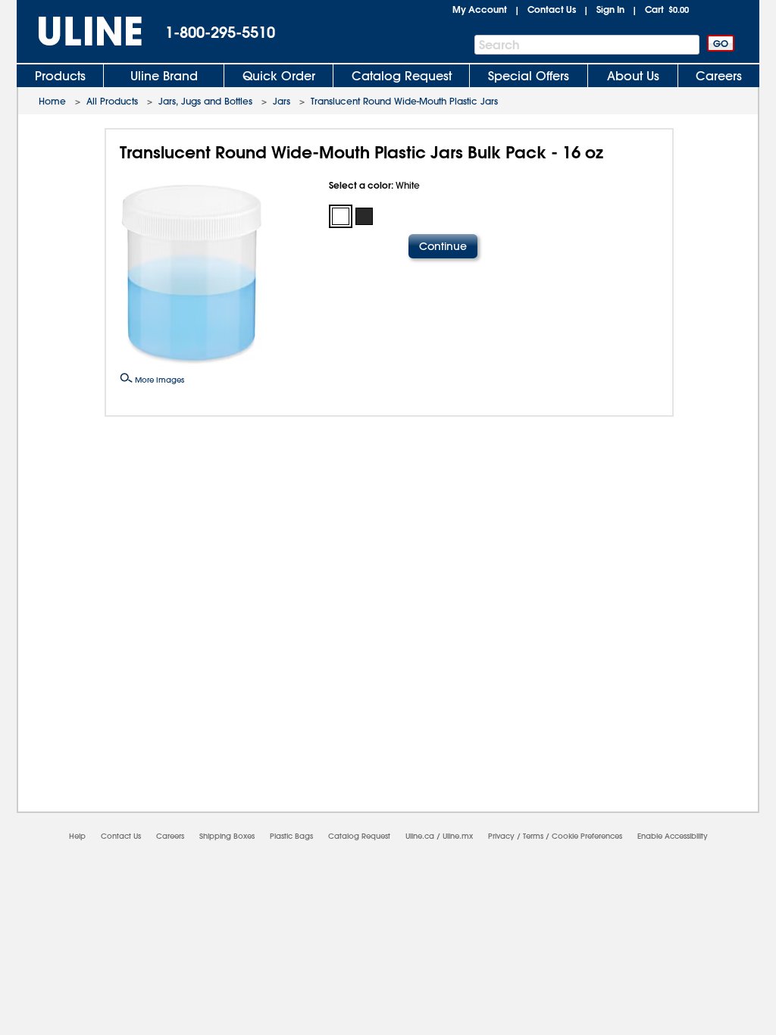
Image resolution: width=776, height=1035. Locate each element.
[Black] (364, 216)
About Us (633, 75)
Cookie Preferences (587, 836)
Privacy (501, 836)
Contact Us (551, 9)
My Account (479, 9)
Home (52, 101)
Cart (667, 9)
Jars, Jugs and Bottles (205, 101)
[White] (340, 216)
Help (77, 836)
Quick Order (278, 75)
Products (60, 75)
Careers (719, 75)
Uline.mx (458, 836)
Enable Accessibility (672, 836)
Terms (533, 836)
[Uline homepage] (79, 31)
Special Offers (528, 75)
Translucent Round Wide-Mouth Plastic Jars (404, 101)
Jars (281, 101)
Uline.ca (419, 836)
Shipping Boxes (227, 836)
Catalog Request (402, 75)
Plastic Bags (291, 836)
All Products (112, 101)
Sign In (610, 9)
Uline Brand (164, 75)
